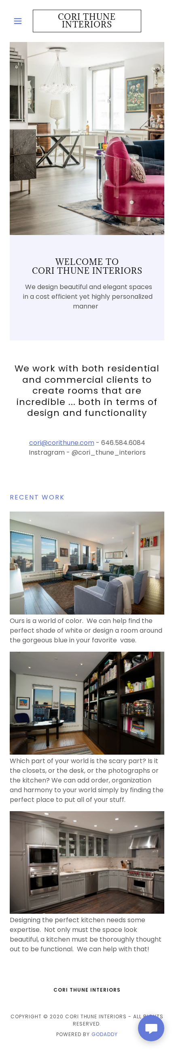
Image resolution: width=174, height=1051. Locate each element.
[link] (87, 21)
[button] (21, 21)
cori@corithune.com (61, 442)
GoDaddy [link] (104, 1034)
